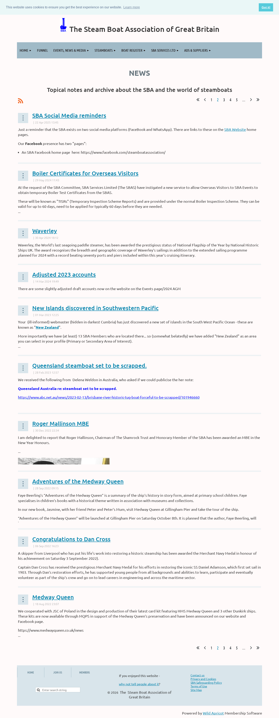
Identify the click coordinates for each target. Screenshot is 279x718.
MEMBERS (84, 672)
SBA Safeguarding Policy (206, 682)
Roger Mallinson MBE (60, 423)
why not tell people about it (139, 684)
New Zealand (47, 327)
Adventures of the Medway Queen (78, 481)
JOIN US (57, 672)
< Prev (205, 99)
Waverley (44, 230)
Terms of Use (199, 686)
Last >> (258, 99)
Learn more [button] (131, 7)
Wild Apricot (213, 713)
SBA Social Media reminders (69, 115)
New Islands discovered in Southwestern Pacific (95, 307)
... (243, 99)
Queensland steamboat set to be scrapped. (89, 365)
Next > (251, 99)
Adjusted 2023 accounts (64, 274)
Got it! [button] (266, 7)
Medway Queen (53, 596)
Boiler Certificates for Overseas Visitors (85, 173)
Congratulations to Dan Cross (71, 538)
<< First (198, 99)
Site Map (196, 690)
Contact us (197, 675)
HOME (30, 672)
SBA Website (235, 129)
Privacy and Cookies (203, 679)
